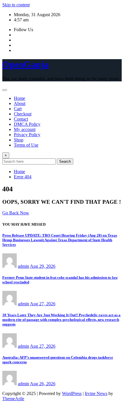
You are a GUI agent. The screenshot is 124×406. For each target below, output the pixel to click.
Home (19, 98)
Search (65, 161)
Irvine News (96, 393)
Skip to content (16, 4)
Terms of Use (26, 145)
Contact (21, 119)
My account (24, 129)
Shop (18, 139)
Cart (18, 108)
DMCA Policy (27, 124)
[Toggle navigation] (4, 90)
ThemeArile (13, 398)
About (19, 103)
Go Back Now (15, 212)
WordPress (72, 393)
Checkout (22, 113)
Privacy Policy (27, 134)
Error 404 (22, 176)
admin (23, 266)
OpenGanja (25, 64)
